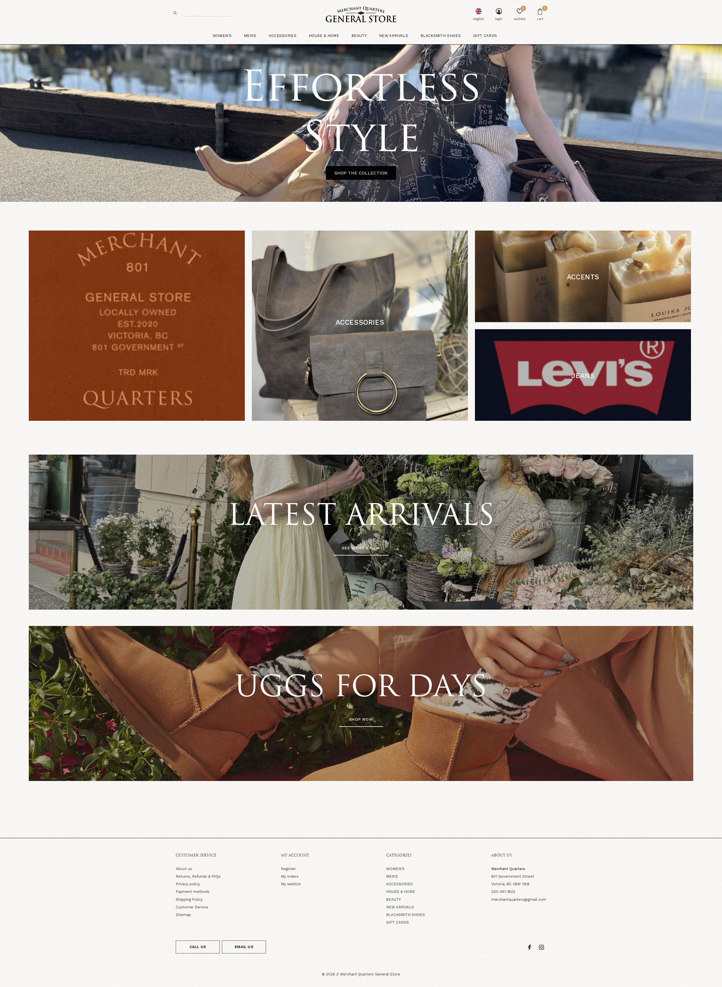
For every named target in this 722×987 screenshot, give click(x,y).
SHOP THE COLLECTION (361, 173)
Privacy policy (188, 884)
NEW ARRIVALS (400, 907)
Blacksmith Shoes (441, 36)
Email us (244, 947)
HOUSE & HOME (400, 891)
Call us (198, 947)
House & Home (324, 36)
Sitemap (183, 915)
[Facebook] (529, 947)
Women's (222, 36)
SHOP (360, 339)
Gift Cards (485, 36)
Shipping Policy (189, 899)
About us (184, 869)
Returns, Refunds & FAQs (198, 876)
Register (288, 869)
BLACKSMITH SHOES (405, 915)
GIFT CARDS (397, 922)
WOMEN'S (395, 869)
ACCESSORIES (399, 884)
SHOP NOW (361, 719)
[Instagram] (541, 947)
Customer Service (192, 907)
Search (175, 12)
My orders (290, 876)
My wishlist (291, 884)
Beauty (359, 36)
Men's (250, 36)
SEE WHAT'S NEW (361, 548)
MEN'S (392, 876)
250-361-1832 (503, 891)
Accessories (283, 36)
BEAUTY (393, 899)
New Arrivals (393, 36)
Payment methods (193, 891)
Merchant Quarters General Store (370, 974)
